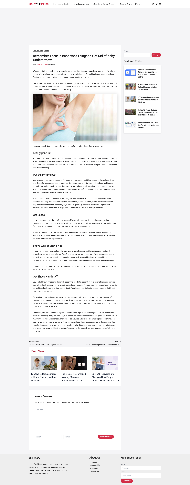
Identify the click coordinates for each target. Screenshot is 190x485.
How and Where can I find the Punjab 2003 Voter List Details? (148, 125)
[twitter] (157, 4)
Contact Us (95, 465)
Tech (122, 4)
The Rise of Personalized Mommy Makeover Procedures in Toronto (73, 377)
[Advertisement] (95, 24)
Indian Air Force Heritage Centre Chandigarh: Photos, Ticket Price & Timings (148, 112)
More (137, 4)
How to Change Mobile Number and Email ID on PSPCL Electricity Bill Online (147, 73)
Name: (123, 464)
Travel (129, 4)
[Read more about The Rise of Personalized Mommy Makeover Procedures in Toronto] (74, 363)
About (94, 462)
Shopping (113, 4)
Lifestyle (96, 4)
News (105, 4)
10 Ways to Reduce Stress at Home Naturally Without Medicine (44, 377)
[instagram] (160, 4)
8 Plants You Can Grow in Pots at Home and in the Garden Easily (147, 87)
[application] (62, 4)
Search (126, 51)
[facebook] (153, 4)
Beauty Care (38, 51)
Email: (123, 472)
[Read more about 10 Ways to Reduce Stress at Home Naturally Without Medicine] (44, 363)
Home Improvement (81, 4)
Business (57, 4)
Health (66, 4)
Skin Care (51, 65)
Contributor (95, 468)
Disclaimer (95, 471)
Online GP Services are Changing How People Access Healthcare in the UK (105, 377)
